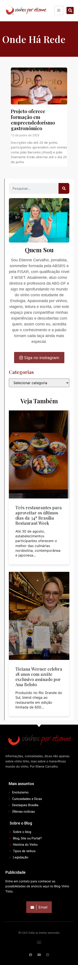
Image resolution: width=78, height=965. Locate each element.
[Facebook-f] (30, 954)
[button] (70, 10)
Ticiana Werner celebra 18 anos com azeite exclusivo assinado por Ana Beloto (38, 676)
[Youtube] (39, 954)
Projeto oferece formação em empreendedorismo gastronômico (33, 119)
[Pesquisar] (63, 188)
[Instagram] (47, 954)
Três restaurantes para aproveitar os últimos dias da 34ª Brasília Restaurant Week (38, 515)
